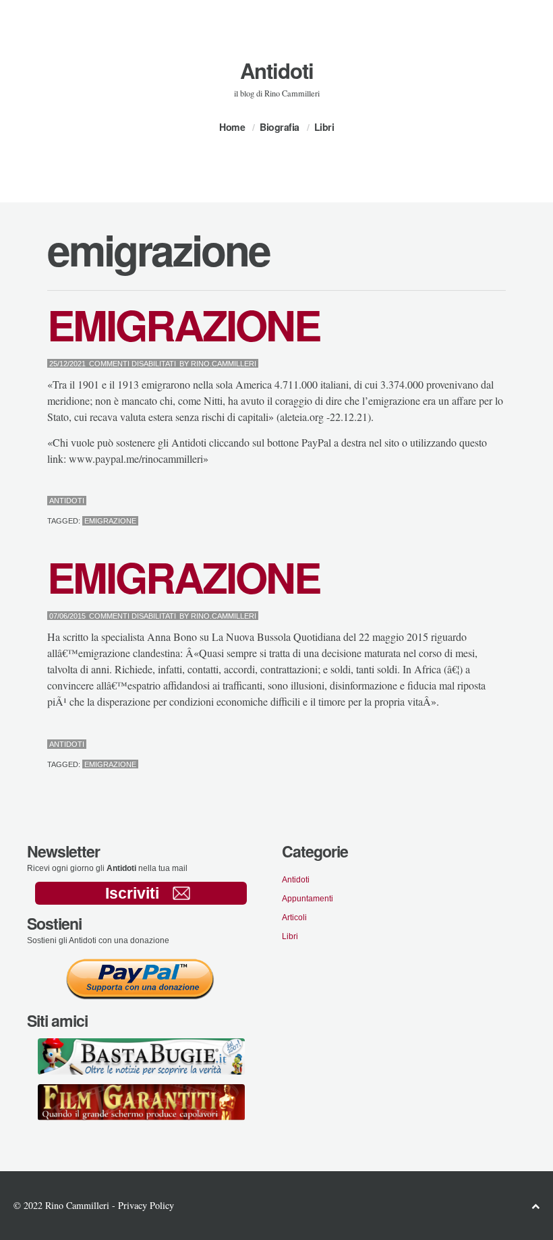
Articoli (294, 917)
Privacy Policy (146, 1205)
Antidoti (277, 70)
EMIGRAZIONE (183, 324)
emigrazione (110, 521)
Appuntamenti (307, 898)
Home (232, 127)
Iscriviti (132, 893)
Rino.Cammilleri (223, 364)
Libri (324, 127)
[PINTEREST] (481, 502)
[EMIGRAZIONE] (470, 502)
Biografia (279, 127)
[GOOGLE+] (502, 502)
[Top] (535, 1206)
